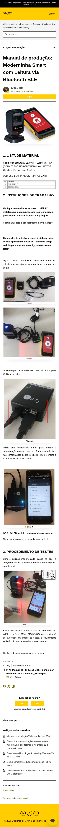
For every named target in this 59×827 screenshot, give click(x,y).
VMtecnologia (9, 24)
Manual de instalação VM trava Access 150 (28, 736)
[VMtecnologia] (7, 14)
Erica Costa (17, 88)
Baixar (18, 677)
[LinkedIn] (13, 686)
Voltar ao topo (10, 720)
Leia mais (33, 5)
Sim (21, 703)
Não (37, 703)
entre (14, 798)
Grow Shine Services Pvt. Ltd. (40, 821)
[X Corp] (8, 686)
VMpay (6, 665)
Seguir (29, 97)
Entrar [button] (52, 13)
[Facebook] (4, 686)
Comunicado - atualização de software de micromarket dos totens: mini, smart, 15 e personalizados (27, 744)
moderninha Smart (22, 665)
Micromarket (24, 24)
